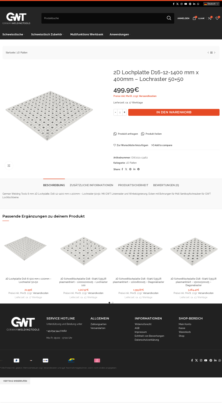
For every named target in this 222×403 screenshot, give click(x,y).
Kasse (182, 328)
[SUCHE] (169, 18)
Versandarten (98, 328)
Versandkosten (148, 96)
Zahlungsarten (98, 324)
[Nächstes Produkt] (214, 52)
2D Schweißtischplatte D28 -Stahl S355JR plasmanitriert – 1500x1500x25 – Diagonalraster (193, 281)
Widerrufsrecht (143, 324)
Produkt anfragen (128, 134)
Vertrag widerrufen (15, 381)
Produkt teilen (154, 134)
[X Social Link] (177, 4)
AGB (137, 328)
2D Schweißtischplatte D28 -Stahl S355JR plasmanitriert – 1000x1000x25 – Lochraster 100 (83, 281)
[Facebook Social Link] (173, 4)
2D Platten (22, 52)
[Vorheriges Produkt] (208, 52)
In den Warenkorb (173, 112)
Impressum (141, 332)
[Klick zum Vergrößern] (9, 166)
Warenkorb (185, 332)
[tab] (54, 184)
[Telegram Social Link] (138, 169)
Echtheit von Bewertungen (149, 336)
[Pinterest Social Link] (190, 4)
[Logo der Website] (16, 18)
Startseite (10, 52)
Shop (181, 336)
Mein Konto (185, 324)
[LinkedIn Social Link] (194, 4)
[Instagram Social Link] (181, 4)
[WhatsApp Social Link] (198, 4)
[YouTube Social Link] (185, 4)
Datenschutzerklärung (147, 340)
